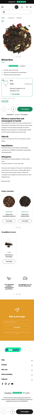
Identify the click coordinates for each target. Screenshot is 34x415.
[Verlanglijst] (27, 7)
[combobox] (16, 12)
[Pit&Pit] (16, 7)
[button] (31, 7)
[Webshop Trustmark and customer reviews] (16, 352)
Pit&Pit (3, 18)
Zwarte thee (11, 18)
